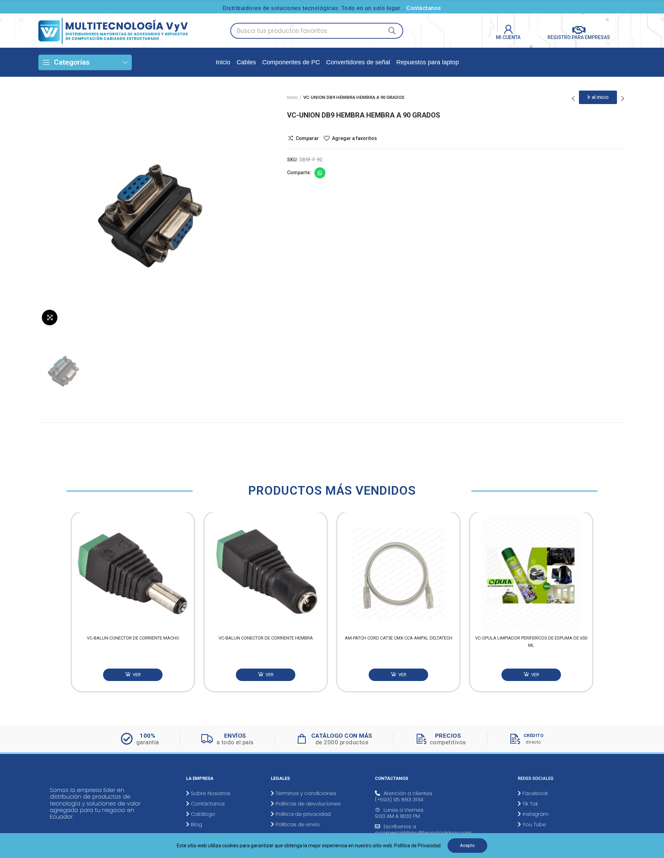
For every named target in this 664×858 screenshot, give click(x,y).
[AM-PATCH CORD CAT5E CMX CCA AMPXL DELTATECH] (398, 573)
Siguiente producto (622, 98)
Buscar (392, 31)
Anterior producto (574, 98)
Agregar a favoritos (354, 138)
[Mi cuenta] (508, 29)
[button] (64, 607)
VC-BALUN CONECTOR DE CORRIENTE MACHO (133, 638)
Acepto (467, 845)
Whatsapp (319, 172)
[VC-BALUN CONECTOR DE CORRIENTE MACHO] (133, 573)
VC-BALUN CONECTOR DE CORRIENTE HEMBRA (266, 638)
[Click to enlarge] (49, 317)
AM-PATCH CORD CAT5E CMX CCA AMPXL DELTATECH (398, 638)
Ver (136, 674)
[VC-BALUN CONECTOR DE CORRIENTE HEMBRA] (265, 573)
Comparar (307, 138)
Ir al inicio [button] (598, 97)
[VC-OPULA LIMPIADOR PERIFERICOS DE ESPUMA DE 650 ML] (531, 573)
